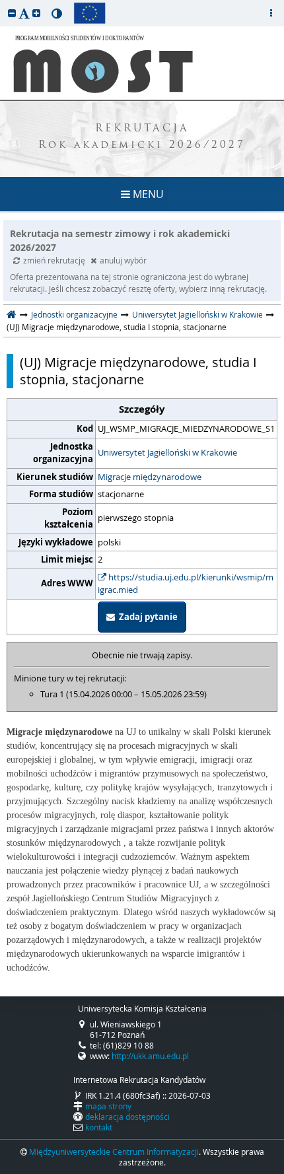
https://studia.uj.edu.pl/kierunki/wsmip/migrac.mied (185, 583)
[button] (12, 13)
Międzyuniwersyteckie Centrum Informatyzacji (114, 1151)
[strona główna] (12, 314)
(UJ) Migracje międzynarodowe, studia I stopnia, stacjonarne (138, 371)
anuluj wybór (123, 260)
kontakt (98, 1127)
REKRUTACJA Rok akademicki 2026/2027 (142, 137)
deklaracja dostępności (127, 1116)
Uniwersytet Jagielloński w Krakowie (197, 314)
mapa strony (108, 1106)
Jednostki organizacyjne (74, 314)
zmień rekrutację (55, 260)
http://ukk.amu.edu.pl (150, 1056)
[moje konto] (271, 13)
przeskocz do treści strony (3, 3)
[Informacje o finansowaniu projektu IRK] (89, 13)
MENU (147, 194)
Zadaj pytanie (146, 617)
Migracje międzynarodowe (149, 477)
